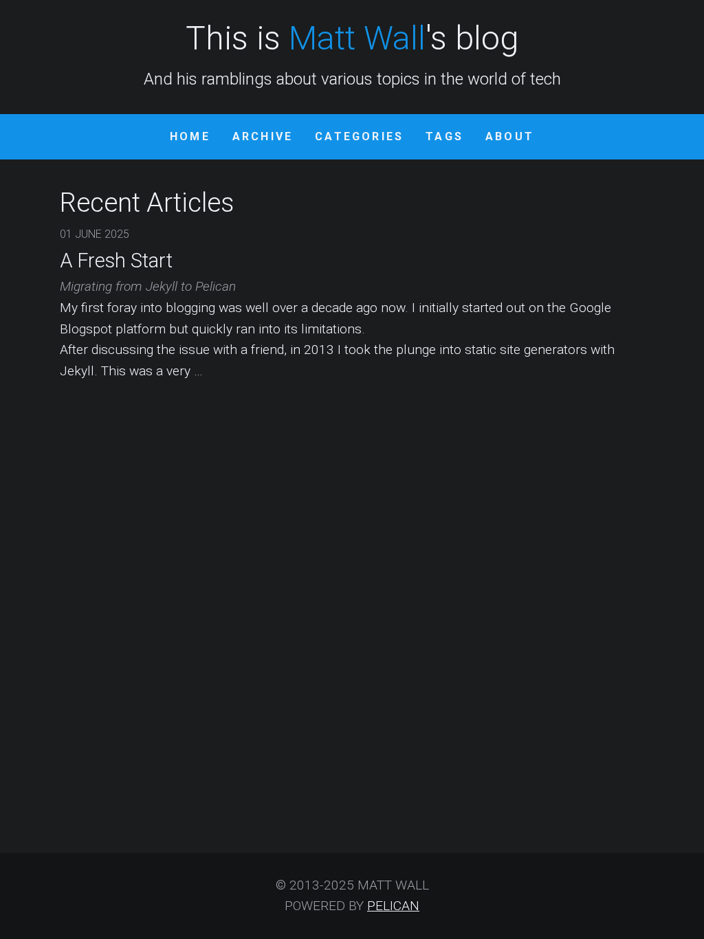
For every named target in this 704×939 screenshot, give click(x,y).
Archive (262, 136)
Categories (359, 136)
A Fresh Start (116, 260)
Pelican (393, 906)
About (509, 136)
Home (190, 136)
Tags (444, 136)
